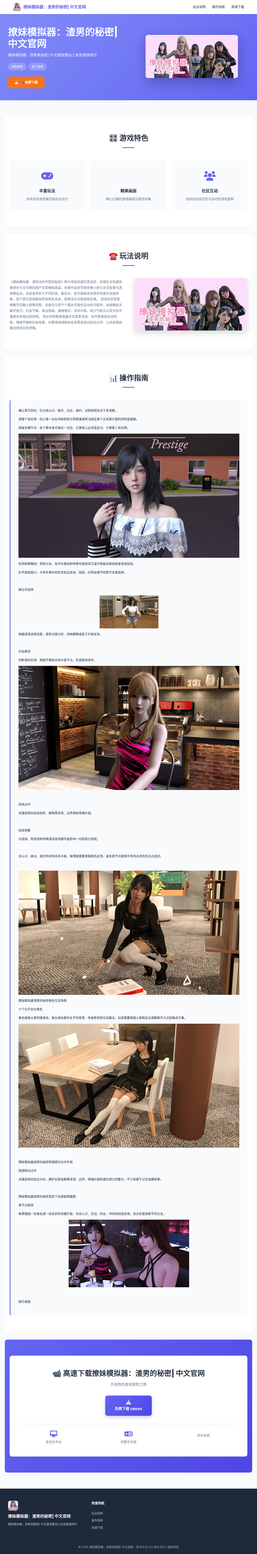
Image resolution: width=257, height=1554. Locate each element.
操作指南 (218, 7)
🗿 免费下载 (29, 82)
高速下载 (237, 7)
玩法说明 (199, 7)
